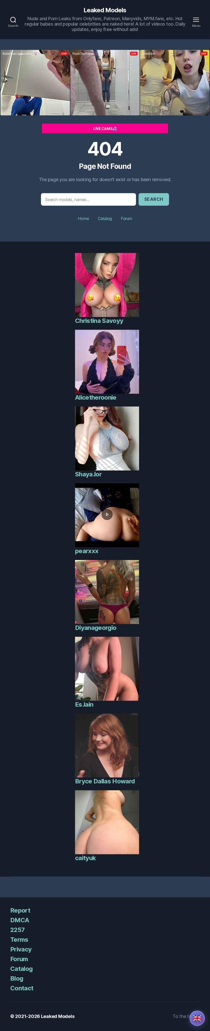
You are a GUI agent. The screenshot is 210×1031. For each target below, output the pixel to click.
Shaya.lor (88, 474)
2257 (17, 930)
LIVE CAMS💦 (105, 128)
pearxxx (86, 551)
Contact (21, 988)
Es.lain (84, 704)
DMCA (19, 920)
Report (20, 910)
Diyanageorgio (95, 627)
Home (83, 218)
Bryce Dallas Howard (105, 781)
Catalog (105, 218)
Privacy (21, 949)
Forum (126, 218)
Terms (19, 939)
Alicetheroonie (96, 397)
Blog (16, 978)
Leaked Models (104, 10)
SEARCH (153, 199)
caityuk (85, 858)
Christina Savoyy (99, 320)
